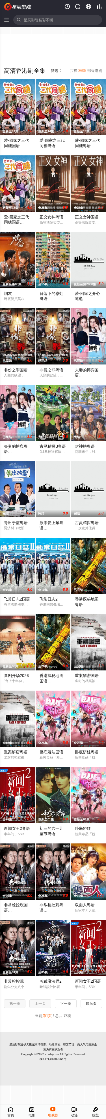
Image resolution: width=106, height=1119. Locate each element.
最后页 (91, 1003)
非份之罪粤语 (51, 370)
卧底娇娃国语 (51, 752)
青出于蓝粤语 (16, 522)
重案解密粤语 (16, 752)
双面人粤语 (85, 905)
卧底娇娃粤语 (87, 752)
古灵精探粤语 (87, 522)
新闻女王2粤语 (17, 828)
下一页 (65, 1003)
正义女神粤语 (51, 217)
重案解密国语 (87, 675)
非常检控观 (14, 981)
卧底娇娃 (83, 828)
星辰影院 (15, 1044)
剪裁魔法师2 (51, 981)
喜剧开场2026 (16, 675)
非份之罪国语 (16, 370)
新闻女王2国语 (88, 981)
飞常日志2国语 (17, 599)
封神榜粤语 (85, 446)
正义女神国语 (87, 217)
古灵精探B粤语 (53, 446)
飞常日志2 (49, 599)
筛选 (56, 70)
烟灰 (8, 293)
